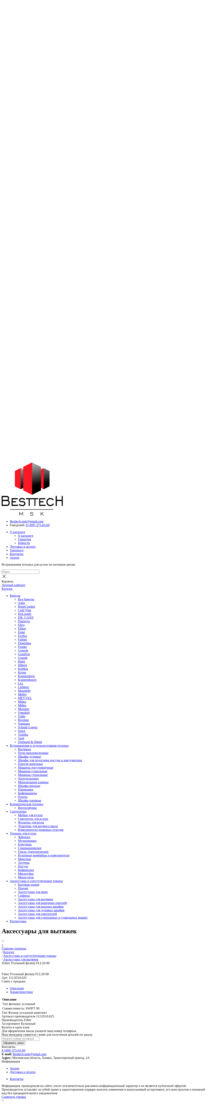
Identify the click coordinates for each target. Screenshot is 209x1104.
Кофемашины (27, 793)
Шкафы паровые (29, 800)
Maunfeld (24, 690)
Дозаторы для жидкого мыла (38, 826)
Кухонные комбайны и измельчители (44, 855)
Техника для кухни (23, 833)
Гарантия (24, 539)
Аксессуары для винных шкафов (41, 906)
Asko (21, 603)
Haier (21, 661)
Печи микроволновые (33, 753)
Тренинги (16, 550)
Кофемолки (26, 870)
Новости (24, 543)
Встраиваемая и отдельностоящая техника (39, 745)
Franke (22, 647)
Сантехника (18, 811)
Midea (22, 701)
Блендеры (25, 844)
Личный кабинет (13, 585)
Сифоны (24, 895)
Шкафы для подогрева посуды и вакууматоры (50, 760)
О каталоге (17, 532)
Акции (14, 557)
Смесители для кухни (33, 818)
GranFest (24, 654)
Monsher (23, 709)
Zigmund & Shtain (30, 742)
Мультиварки (27, 840)
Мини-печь (26, 877)
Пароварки (25, 789)
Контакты (16, 554)
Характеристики (21, 992)
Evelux (22, 636)
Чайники (24, 837)
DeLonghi (24, 614)
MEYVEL (25, 698)
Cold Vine (24, 610)
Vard (21, 738)
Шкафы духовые (29, 756)
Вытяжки (24, 749)
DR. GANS (25, 617)
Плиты (23, 797)
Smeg (21, 731)
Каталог (7, 588)
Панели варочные (30, 764)
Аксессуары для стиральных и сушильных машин (53, 917)
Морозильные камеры (33, 782)
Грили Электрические (33, 851)
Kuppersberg (26, 676)
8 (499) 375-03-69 (38, 525)
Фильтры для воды (31, 822)
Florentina (24, 643)
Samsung (24, 723)
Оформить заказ (13, 1042)
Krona (22, 672)
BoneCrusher (26, 606)
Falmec (22, 639)
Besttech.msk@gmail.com (26, 521)
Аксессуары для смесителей (37, 914)
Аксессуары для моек (33, 892)
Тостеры (24, 862)
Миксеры (24, 859)
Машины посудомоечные (35, 767)
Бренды (15, 595)
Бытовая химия (28, 884)
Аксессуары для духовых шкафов (41, 910)
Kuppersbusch (27, 679)
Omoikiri (24, 712)
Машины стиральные (33, 775)
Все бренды (26, 599)
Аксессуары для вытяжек (35, 899)
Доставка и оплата (23, 546)
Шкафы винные (29, 786)
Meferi (22, 694)
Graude (23, 658)
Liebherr (23, 687)
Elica (21, 625)
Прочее (23, 888)
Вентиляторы (27, 808)
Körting (23, 668)
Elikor (22, 628)
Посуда (23, 866)
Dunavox (24, 621)
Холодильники (28, 778)
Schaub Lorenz (28, 727)
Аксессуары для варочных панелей (42, 903)
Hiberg (22, 665)
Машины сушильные (32, 771)
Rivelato (23, 720)
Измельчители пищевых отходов (40, 829)
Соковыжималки (29, 848)
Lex (20, 683)
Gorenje (23, 650)
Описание (17, 988)
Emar (21, 632)
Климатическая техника (26, 804)
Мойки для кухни (30, 815)
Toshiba (23, 734)
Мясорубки (26, 873)
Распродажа (18, 921)
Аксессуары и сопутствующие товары (36, 881)
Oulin (21, 716)
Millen (22, 705)
